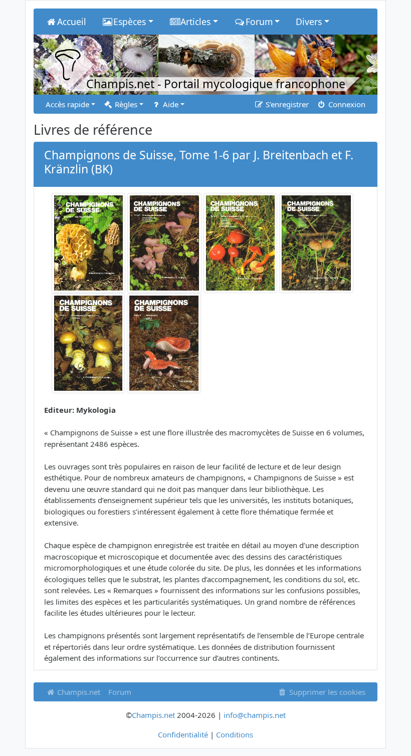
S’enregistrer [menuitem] (286, 104)
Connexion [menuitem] (345, 104)
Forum (119, 692)
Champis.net (77, 692)
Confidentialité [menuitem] (183, 734)
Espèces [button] (129, 22)
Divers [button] (309, 22)
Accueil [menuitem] (71, 22)
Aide (169, 104)
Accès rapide (67, 104)
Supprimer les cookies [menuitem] (326, 692)
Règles (125, 104)
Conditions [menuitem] (234, 734)
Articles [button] (195, 22)
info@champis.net (255, 715)
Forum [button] (259, 22)
